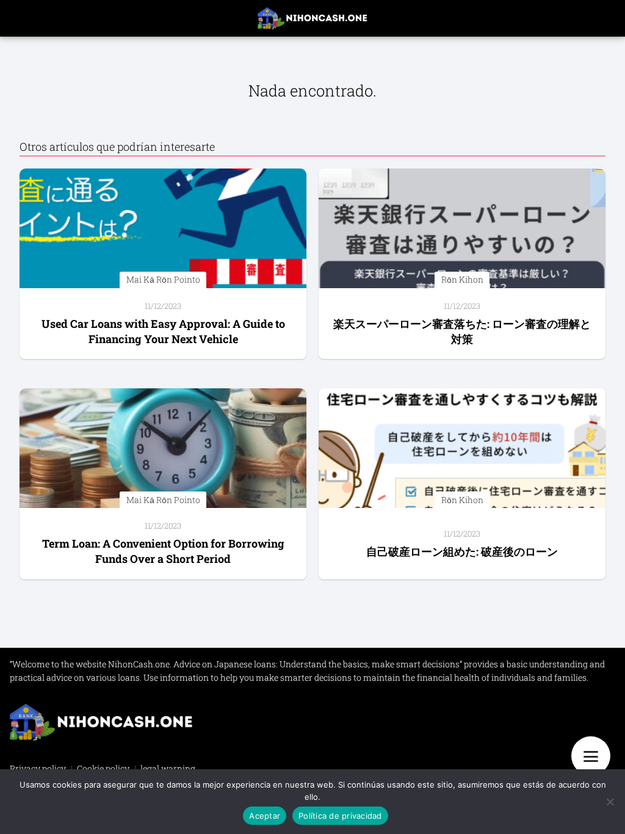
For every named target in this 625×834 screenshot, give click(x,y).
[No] (610, 802)
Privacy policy (38, 768)
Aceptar (264, 816)
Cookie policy (103, 768)
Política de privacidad (340, 816)
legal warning (167, 768)
